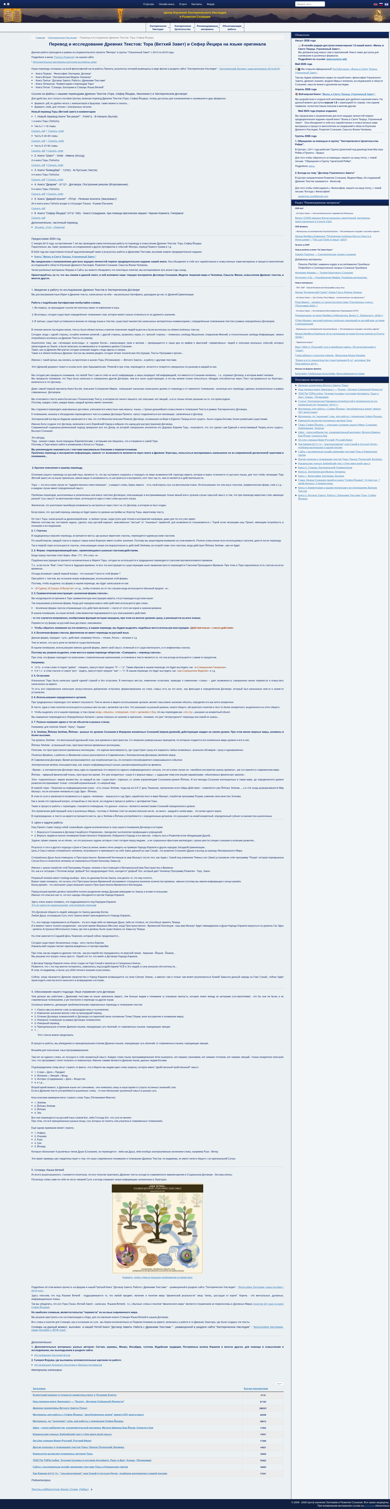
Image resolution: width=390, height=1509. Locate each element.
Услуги (183, 4)
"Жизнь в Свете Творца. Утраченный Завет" (348, 94)
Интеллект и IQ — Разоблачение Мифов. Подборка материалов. (331, 277)
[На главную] (4, 4)
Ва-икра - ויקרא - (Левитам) (49, 227)
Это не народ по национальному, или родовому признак (63, 905)
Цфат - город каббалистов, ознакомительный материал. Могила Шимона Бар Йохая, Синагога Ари (93, 1427)
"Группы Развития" (64, 57)
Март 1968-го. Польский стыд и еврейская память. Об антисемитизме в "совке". (335, 348)
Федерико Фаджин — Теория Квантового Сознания (324, 272)
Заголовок (39, 1388)
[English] (375, 4)
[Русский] (381, 4)
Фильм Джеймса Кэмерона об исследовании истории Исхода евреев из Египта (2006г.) (339, 335)
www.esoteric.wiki (336, 59)
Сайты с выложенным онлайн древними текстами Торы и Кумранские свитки (80, 1466)
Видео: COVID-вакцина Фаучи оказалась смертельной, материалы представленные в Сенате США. (332, 219)
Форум (210, 4)
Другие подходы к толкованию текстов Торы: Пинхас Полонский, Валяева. (78, 1447)
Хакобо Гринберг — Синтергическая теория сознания (325, 254)
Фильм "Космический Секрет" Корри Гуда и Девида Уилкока (328, 292)
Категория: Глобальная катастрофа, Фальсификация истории (329, 373)
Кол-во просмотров (256, 1388)
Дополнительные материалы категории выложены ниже (65, 62)
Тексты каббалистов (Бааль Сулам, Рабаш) (60, 1489)
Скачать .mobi (56, 131)
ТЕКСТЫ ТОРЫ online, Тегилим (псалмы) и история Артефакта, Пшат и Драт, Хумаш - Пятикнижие (92, 1460)
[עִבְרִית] (386, 4)
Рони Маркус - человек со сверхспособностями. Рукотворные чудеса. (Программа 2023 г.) (334, 303)
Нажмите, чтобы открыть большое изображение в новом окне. (157, 1277)
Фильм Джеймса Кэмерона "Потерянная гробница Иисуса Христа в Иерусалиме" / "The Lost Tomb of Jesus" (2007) (333, 237)
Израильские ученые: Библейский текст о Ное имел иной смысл (72, 1434)
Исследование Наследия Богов (52, 1355)
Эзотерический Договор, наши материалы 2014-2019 (249, 68)
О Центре (148, 4)
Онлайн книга (166, 4)
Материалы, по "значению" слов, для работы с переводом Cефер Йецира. (78, 1421)
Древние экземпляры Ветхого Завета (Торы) (60, 1408)
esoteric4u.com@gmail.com (313, 196)
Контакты (196, 4)
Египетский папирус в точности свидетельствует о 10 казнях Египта (74, 1395)
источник (369, 1505)
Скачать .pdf (38, 131)
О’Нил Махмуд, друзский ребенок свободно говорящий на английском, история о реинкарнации (340, 322)
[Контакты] (8, 4)
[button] (158, 27)
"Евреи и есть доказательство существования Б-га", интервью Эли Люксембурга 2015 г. (332, 361)
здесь (311, 166)
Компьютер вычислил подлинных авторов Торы (63, 1453)
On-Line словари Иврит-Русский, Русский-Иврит (62, 1440)
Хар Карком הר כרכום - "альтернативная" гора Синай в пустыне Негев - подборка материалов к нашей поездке (100, 1473)
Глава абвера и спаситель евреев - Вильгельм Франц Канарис (330, 355)
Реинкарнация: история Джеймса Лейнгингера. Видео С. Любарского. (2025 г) (339, 315)
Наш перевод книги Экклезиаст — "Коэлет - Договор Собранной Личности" (78, 1401)
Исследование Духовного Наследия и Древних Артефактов (68, 1365)
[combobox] (310, 4)
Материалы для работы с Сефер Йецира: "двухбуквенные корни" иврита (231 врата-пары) (88, 1414)
